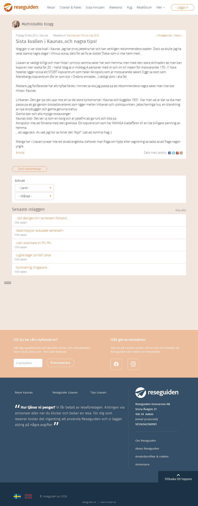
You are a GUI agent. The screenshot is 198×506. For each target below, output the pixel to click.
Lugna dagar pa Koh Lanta (33, 255)
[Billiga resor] (17, 496)
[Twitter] (173, 152)
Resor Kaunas (24, 392)
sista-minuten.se (108, 502)
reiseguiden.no (89, 502)
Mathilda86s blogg (37, 24)
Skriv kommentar (29, 169)
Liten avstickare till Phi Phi (33, 243)
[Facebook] (169, 152)
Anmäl (20, 152)
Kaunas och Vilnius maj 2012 (83, 35)
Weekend (115, 7)
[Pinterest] (177, 152)
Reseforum (144, 7)
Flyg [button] (129, 7)
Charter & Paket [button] (70, 7)
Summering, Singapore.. (32, 267)
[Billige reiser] (28, 496)
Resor (51, 7)
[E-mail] (181, 152)
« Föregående (164, 35)
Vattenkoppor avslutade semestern (40, 230)
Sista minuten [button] (95, 7)
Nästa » (178, 35)
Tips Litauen (98, 392)
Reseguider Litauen (65, 392)
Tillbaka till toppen (178, 479)
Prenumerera (60, 363)
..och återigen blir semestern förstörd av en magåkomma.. (42, 218)
